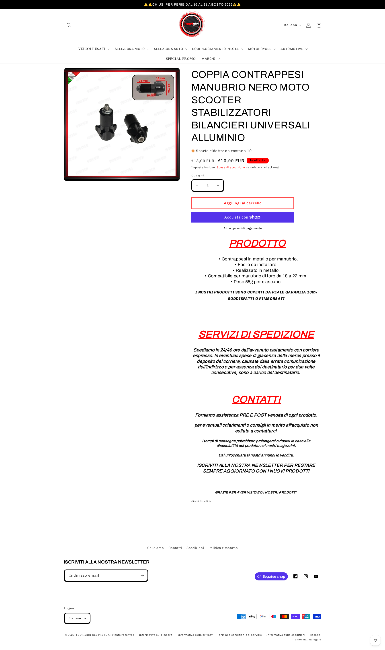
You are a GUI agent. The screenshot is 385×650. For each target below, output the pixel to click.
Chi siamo (155, 548)
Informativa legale (308, 639)
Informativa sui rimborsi (156, 634)
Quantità (198, 175)
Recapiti (315, 634)
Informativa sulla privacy (195, 634)
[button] (69, 25)
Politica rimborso (223, 548)
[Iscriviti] (142, 575)
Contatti (175, 548)
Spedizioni (195, 548)
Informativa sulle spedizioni (285, 634)
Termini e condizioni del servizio (239, 634)
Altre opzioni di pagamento (243, 228)
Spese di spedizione (231, 167)
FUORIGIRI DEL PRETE (92, 634)
